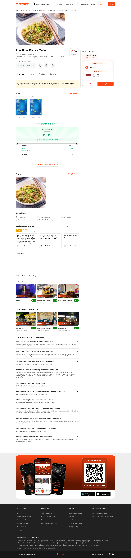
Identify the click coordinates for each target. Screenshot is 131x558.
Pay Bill (106, 84)
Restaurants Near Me (49, 523)
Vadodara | (101, 543)
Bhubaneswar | (71, 543)
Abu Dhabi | (59, 545)
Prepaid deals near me (49, 520)
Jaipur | (84, 541)
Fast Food (27, 57)
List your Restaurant (99, 513)
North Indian (44, 57)
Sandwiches (59, 57)
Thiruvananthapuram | (26, 545)
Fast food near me (48, 516)
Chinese (19, 57)
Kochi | (20, 543)
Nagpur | (37, 545)
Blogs (93, 4)
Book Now (90, 84)
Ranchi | (37, 543)
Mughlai (35, 57)
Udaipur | (44, 545)
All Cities (96, 545)
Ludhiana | (87, 543)
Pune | (52, 541)
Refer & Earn (72, 520)
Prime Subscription (75, 513)
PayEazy (71, 516)
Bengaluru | (38, 541)
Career (20, 530)
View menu (72, 94)
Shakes (18, 59)
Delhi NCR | (22, 541)
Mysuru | (94, 543)
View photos (72, 174)
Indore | (80, 543)
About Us (20, 513)
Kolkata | (57, 541)
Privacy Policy (73, 527)
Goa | (69, 541)
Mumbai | (30, 541)
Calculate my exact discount (46, 164)
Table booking (46, 513)
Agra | (89, 541)
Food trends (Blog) (24, 516)
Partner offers (22, 520)
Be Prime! (100, 4)
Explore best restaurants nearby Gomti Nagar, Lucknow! (36, 548)
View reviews (72, 227)
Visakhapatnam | (46, 543)
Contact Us (85, 4)
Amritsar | (62, 543)
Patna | (55, 543)
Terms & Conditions (75, 523)
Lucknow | (104, 541)
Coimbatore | (28, 543)
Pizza (51, 57)
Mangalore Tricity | (86, 545)
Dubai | (63, 541)
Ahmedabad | (76, 541)
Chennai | (45, 541)
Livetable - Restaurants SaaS (103, 516)
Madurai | (51, 545)
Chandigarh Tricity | (71, 545)
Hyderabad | (96, 541)
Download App (22, 523)
